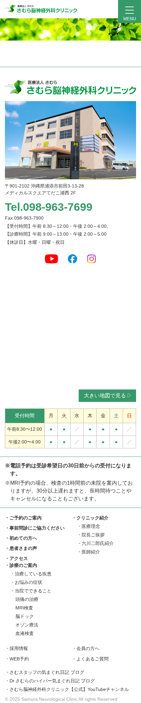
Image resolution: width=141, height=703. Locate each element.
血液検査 (24, 633)
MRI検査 (24, 607)
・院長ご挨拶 (91, 534)
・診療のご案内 (21, 565)
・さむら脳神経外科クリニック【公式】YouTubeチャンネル (67, 689)
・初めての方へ (21, 538)
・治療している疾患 (30, 573)
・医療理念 (88, 526)
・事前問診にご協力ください (35, 528)
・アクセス (16, 558)
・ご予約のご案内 (23, 517)
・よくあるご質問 (90, 658)
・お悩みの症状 (26, 582)
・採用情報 (16, 648)
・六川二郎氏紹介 (95, 543)
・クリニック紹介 (90, 517)
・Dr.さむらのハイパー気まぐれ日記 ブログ (50, 680)
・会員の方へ (85, 648)
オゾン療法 (26, 624)
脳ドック (24, 616)
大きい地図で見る (105, 395)
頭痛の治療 (26, 599)
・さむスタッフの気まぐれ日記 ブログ (44, 672)
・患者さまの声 (21, 548)
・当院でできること (30, 590)
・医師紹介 (88, 551)
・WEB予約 (17, 658)
